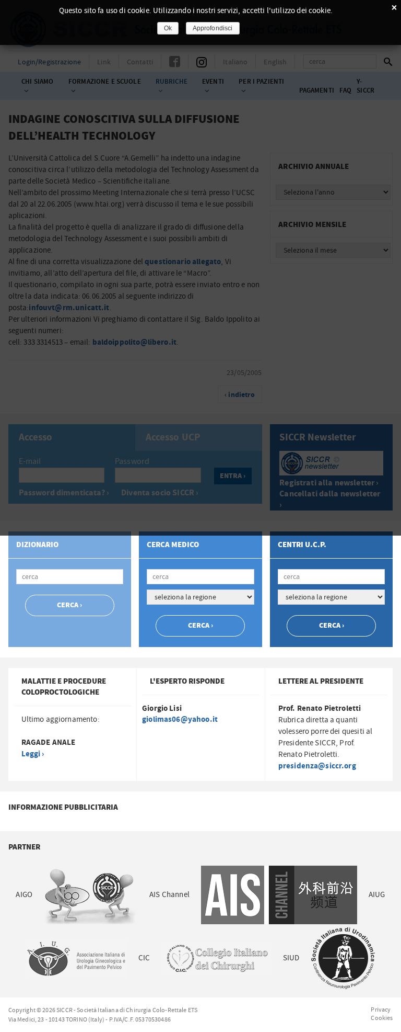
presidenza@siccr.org (317, 766)
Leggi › (32, 754)
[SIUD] (343, 958)
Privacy (381, 1009)
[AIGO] (90, 895)
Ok (168, 28)
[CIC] (216, 958)
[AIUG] (76, 958)
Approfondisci (213, 28)
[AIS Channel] (279, 895)
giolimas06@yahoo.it (180, 719)
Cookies (382, 1018)
